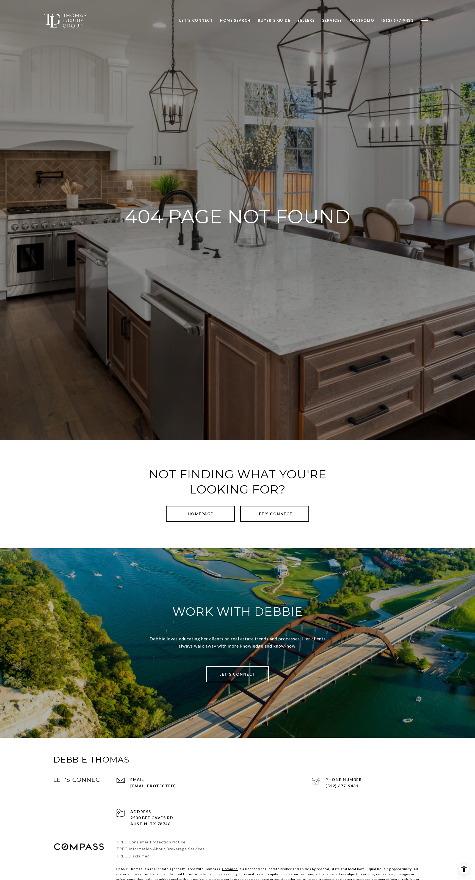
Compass (230, 869)
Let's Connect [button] (274, 513)
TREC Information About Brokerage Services (160, 848)
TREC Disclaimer (132, 856)
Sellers (306, 20)
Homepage (200, 513)
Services (332, 20)
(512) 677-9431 (341, 785)
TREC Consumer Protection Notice (151, 842)
